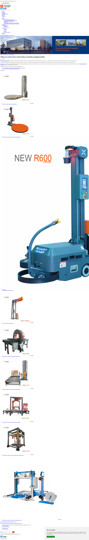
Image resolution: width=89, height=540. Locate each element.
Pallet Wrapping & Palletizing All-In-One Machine (11, 23)
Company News (6, 27)
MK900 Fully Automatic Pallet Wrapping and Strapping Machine (11, 520)
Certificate (5, 29)
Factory (5, 31)
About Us (3, 14)
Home (3, 11)
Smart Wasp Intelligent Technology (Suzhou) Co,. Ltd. (8, 521)
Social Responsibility (7, 32)
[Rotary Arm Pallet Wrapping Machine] (16, 322)
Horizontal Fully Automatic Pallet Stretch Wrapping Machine (11, 356)
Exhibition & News (5, 13)
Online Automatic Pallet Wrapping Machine (10, 20)
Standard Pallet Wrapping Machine (9, 19)
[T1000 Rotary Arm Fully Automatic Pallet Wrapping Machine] (16, 421)
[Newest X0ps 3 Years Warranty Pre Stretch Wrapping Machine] (16, 136)
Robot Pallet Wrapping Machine (8, 21)
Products (3, 12)
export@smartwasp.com (5, 3)
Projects (3, 15)
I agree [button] (48, 536)
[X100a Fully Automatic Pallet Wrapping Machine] (16, 103)
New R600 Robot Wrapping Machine (7, 290)
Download (3, 24)
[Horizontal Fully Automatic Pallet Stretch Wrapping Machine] (16, 355)
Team (5, 30)
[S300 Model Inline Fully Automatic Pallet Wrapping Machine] (16, 388)
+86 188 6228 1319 (5, 528)
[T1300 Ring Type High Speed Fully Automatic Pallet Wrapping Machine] (16, 454)
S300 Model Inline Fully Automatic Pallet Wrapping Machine (11, 389)
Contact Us (4, 16)
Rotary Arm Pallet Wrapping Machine (7, 323)
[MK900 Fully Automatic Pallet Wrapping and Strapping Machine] (30, 519)
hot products (2, 70)
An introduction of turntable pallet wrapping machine (11, 68)
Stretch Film (6, 22)
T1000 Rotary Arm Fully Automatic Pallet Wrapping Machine (11, 422)
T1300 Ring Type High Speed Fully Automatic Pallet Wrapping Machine (13, 455)
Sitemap (1, 535)
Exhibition (5, 26)
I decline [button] (52, 536)
